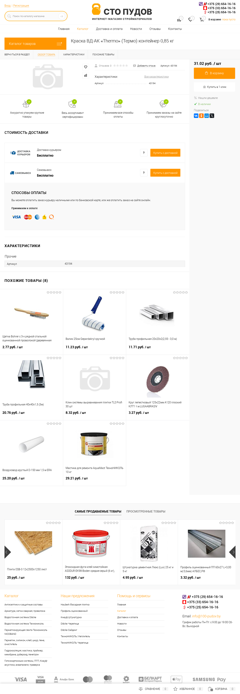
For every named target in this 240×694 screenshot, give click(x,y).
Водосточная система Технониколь (24, 623)
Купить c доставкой (165, 152)
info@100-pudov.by (206, 616)
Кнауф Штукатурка (71, 617)
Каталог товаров (22, 44)
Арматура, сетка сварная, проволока (24, 611)
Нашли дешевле (208, 97)
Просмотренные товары (145, 511)
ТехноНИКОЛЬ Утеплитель (75, 636)
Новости (136, 29)
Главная (64, 29)
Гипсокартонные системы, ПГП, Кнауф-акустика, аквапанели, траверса (26, 662)
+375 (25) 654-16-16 (222, 12)
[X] (212, 115)
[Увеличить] (47, 77)
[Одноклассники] (201, 115)
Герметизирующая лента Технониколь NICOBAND (25, 632)
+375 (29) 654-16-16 (222, 4)
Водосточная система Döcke (20, 617)
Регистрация (21, 5)
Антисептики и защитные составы (23, 604)
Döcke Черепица (70, 623)
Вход (7, 5)
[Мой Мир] (206, 115)
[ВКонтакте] (196, 115)
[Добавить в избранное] (85, 67)
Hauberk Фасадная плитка (75, 604)
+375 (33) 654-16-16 (222, 8)
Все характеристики (156, 76)
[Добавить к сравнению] (85, 75)
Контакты (175, 29)
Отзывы (155, 29)
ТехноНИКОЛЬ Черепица (74, 642)
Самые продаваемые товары (98, 511)
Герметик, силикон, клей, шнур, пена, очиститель (24, 642)
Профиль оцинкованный (74, 611)
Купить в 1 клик (216, 86)
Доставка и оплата (109, 29)
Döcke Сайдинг (69, 630)
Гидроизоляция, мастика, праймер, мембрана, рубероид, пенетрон (23, 652)
